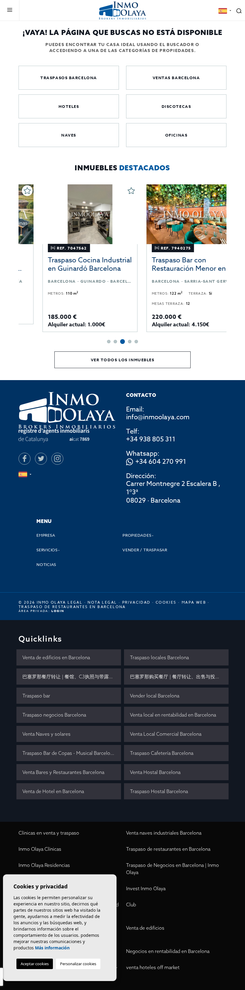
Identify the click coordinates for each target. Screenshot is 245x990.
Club (131, 905)
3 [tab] (122, 341)
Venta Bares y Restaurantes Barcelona (63, 772)
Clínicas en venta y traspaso (49, 833)
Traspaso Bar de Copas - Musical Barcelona (68, 753)
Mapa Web (194, 602)
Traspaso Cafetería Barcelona (161, 753)
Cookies (166, 602)
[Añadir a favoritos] (111, 190)
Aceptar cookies (35, 963)
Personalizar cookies (78, 963)
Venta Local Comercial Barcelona (165, 734)
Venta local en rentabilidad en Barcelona (173, 715)
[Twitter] (41, 459)
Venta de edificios (145, 928)
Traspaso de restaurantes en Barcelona (168, 849)
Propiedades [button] (136, 535)
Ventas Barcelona (176, 77)
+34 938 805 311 (150, 439)
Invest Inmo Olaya (146, 888)
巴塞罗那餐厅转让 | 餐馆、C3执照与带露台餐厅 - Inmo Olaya (71, 677)
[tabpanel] (70, 258)
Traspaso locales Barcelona (159, 657)
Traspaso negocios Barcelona (54, 715)
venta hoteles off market (153, 967)
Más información (52, 948)
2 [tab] (115, 341)
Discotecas (176, 106)
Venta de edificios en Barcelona (56, 657)
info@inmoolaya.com (157, 417)
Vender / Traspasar (144, 550)
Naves (68, 135)
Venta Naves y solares (46, 734)
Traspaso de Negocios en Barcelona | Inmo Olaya (172, 868)
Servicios (47, 550)
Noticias (46, 564)
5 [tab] (136, 341)
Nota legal (102, 602)
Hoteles (69, 106)
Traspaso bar (36, 696)
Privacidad (136, 602)
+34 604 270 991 (160, 462)
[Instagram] (57, 459)
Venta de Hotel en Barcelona (53, 791)
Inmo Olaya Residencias (44, 865)
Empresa (45, 535)
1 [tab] (109, 341)
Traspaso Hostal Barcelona (159, 791)
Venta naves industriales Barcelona (163, 833)
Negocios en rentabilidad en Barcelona (167, 951)
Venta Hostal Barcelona (155, 772)
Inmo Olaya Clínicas (40, 849)
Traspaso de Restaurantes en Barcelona (72, 606)
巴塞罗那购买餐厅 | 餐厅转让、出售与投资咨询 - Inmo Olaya (179, 677)
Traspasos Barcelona (68, 77)
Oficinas (176, 135)
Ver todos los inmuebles (122, 359)
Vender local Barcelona (154, 696)
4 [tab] (129, 341)
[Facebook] (24, 459)
